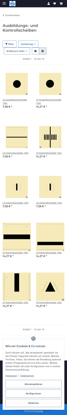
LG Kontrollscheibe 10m (15, 153)
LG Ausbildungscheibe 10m (15, 101)
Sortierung (27, 44)
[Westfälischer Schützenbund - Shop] (12, 3)
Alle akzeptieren (33, 384)
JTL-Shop (39, 410)
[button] (49, 3)
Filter (10, 44)
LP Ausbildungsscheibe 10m (48, 101)
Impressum (11, 375)
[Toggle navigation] (4, 2)
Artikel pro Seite (16, 51)
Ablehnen (33, 403)
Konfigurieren (33, 393)
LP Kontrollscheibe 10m (49, 153)
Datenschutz (27, 375)
